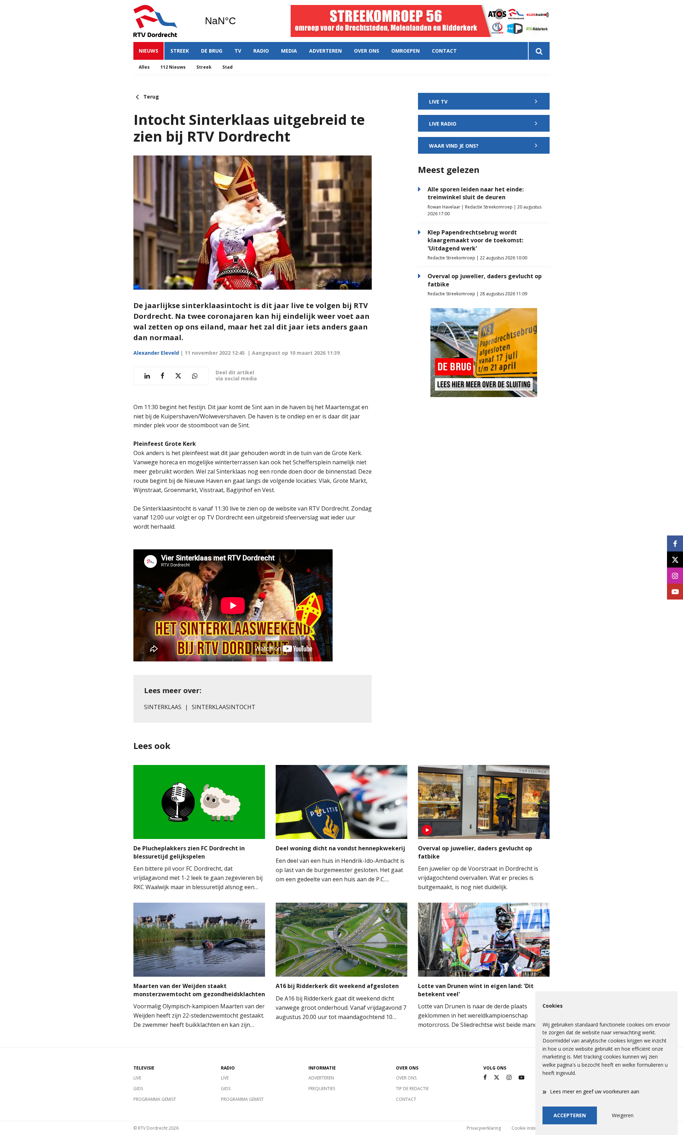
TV (237, 50)
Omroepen (405, 50)
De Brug (211, 50)
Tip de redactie (412, 1089)
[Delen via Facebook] (162, 376)
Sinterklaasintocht (223, 707)
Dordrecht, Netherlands (238, 21)
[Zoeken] (539, 51)
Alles (144, 67)
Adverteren (325, 50)
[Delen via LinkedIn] (147, 376)
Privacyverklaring (484, 1128)
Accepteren (570, 1115)
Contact (444, 50)
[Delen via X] (178, 376)
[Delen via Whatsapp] (195, 376)
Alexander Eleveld (156, 352)
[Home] (163, 21)
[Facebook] (485, 1078)
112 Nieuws (173, 67)
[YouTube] (521, 1078)
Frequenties (321, 1089)
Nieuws (148, 50)
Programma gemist (154, 1099)
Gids (138, 1089)
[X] (496, 1078)
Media (289, 50)
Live (137, 1078)
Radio (261, 50)
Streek (179, 50)
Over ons (366, 50)
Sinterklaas (162, 707)
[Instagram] (509, 1078)
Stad (227, 67)
